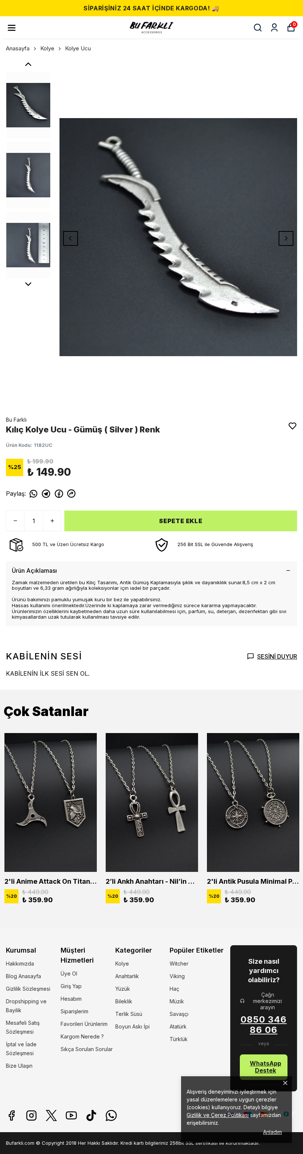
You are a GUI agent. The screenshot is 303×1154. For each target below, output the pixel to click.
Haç (174, 989)
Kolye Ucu (78, 48)
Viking (177, 976)
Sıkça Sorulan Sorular (87, 1049)
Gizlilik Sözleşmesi (28, 989)
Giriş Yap (71, 986)
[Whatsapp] (111, 1115)
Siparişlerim (74, 1011)
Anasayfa (18, 48)
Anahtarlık (127, 976)
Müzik (177, 1001)
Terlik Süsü (128, 1014)
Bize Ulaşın (19, 1066)
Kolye (47, 48)
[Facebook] (11, 1115)
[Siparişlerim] (274, 27)
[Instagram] (31, 1115)
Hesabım (71, 999)
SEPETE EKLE (180, 521)
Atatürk (178, 1026)
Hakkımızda (20, 963)
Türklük (179, 1039)
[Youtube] (71, 1115)
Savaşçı (179, 1014)
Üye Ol (69, 973)
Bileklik (123, 1001)
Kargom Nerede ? (82, 1036)
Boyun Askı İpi (132, 1026)
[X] (51, 1115)
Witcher (179, 963)
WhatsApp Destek (265, 1067)
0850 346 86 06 (264, 1025)
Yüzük (122, 989)
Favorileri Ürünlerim (84, 1024)
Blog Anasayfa (23, 976)
